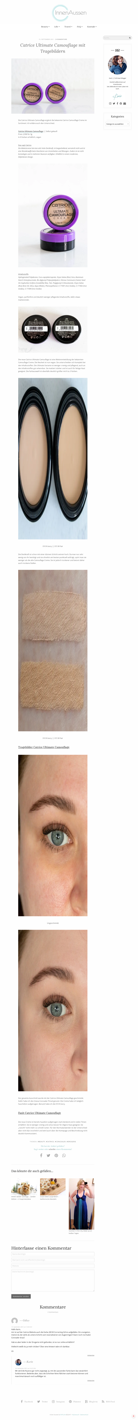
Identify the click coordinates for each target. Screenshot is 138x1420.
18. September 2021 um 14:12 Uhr (25, 1368)
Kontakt (91, 26)
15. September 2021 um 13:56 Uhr (21, 1327)
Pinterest (77, 1401)
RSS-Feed (110, 1401)
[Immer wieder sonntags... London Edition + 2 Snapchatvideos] (24, 1186)
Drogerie (72, 1142)
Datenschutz (84, 1415)
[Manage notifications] (133, 1416)
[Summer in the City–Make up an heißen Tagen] (81, 1204)
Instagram (60, 1401)
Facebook (28, 1401)
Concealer (61, 1142)
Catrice (50, 1142)
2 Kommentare (61, 39)
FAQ (79, 26)
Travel (67, 26)
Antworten (90, 1355)
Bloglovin (93, 1401)
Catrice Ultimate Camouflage (30, 131)
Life (56, 26)
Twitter (44, 1401)
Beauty (44, 26)
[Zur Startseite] (69, 13)
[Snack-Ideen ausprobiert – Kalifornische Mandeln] (53, 1186)
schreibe (52, 1149)
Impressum (75, 1415)
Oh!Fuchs (63, 1415)
